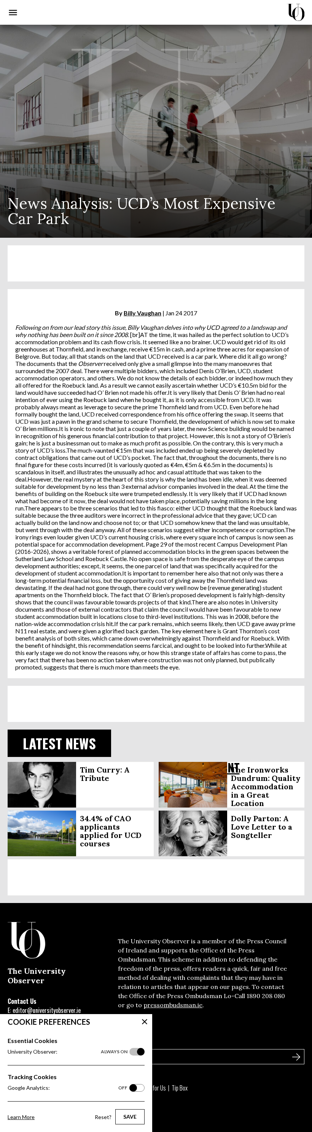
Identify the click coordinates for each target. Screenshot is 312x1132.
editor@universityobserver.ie (47, 1010)
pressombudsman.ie (172, 1005)
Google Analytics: (67, 1087)
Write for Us (153, 1087)
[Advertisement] (156, 263)
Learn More (21, 1117)
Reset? (103, 1117)
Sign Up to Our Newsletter (45, 1040)
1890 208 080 (266, 996)
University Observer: (67, 1051)
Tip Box (180, 1087)
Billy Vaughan (142, 312)
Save (130, 1116)
